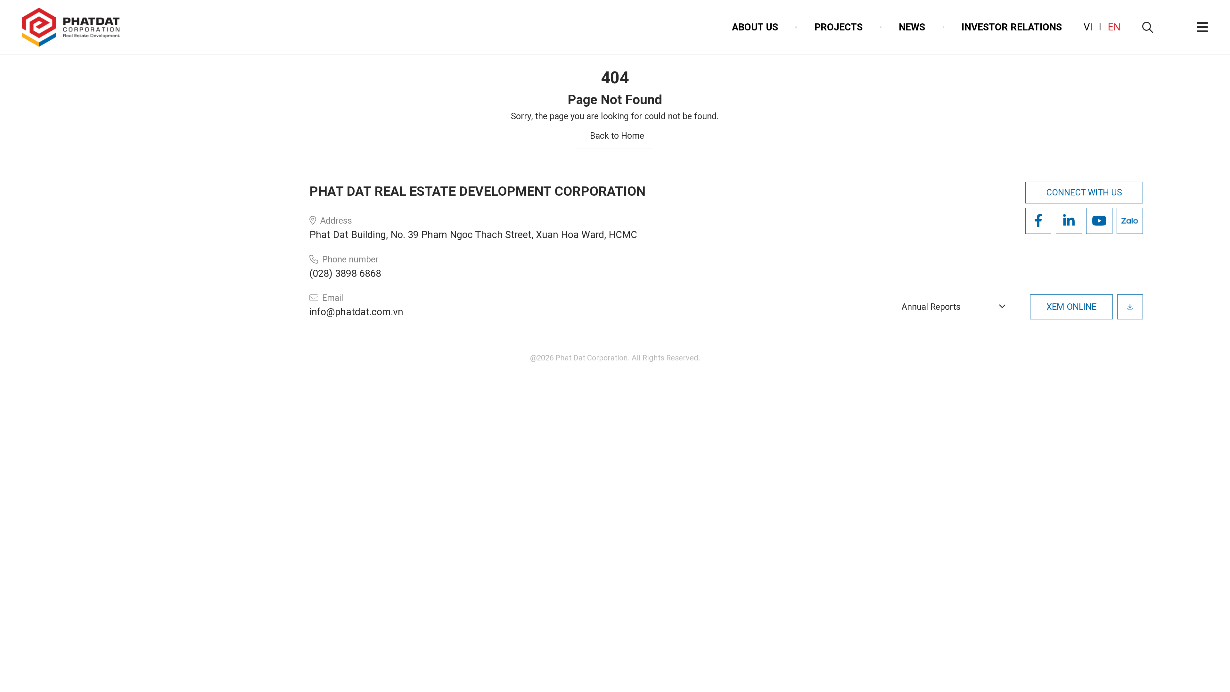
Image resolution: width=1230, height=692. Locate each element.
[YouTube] (1099, 221)
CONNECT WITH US (1084, 192)
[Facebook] (1038, 221)
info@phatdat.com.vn (356, 311)
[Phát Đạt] (71, 27)
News (912, 27)
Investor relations (1012, 27)
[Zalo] (1130, 221)
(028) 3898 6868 (345, 273)
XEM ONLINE (1071, 307)
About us (755, 27)
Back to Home (617, 136)
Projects (839, 27)
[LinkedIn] (1069, 221)
